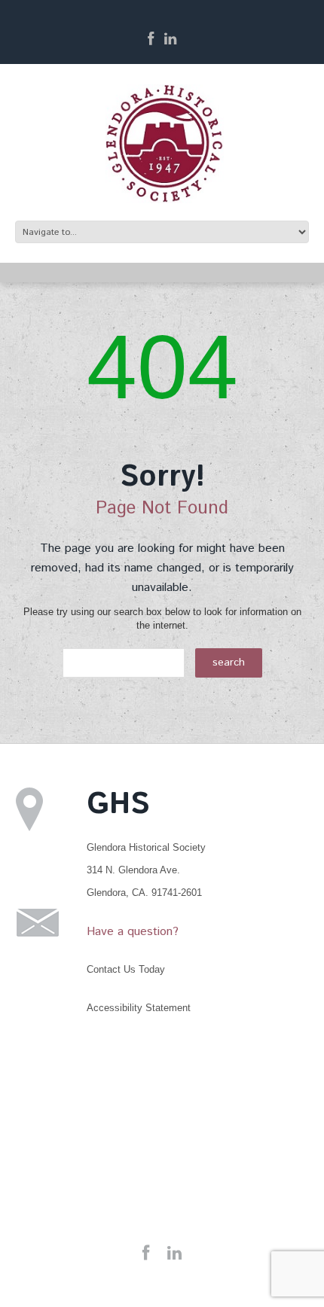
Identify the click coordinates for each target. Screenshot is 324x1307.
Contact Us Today (126, 969)
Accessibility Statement (139, 1007)
